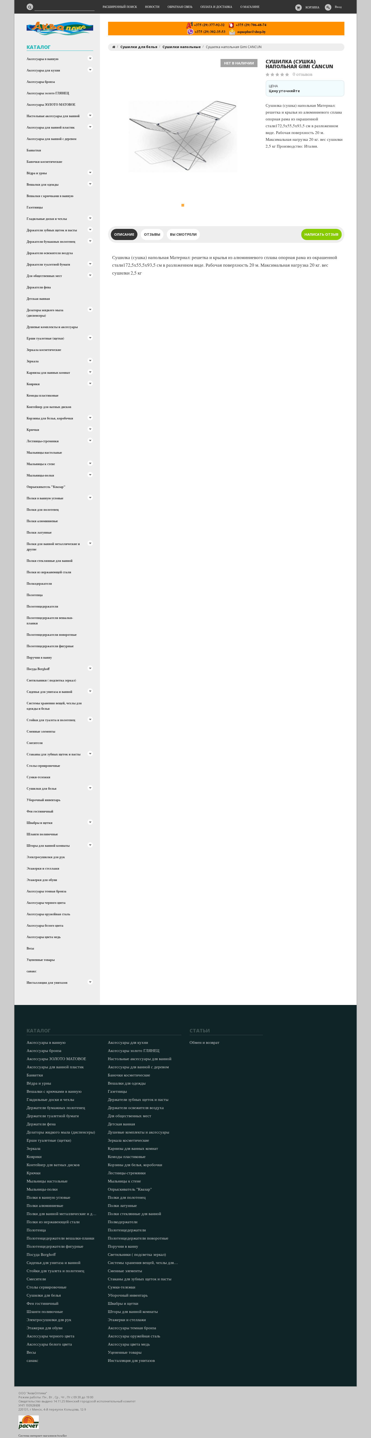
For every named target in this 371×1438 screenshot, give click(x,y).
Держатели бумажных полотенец (51, 241)
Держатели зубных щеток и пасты (52, 230)
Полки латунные (39, 532)
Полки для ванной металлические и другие (53, 546)
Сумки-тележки (38, 777)
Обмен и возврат (204, 1042)
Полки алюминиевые (42, 521)
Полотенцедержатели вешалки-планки (50, 620)
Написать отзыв (321, 234)
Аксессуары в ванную (42, 59)
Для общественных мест (44, 275)
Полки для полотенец (43, 509)
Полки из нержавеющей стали (49, 572)
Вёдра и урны (37, 173)
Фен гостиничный (40, 811)
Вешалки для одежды (42, 184)
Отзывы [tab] (152, 234)
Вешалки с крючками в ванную (50, 196)
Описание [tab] (124, 234)
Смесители (35, 742)
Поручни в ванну (39, 657)
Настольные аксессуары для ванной (53, 116)
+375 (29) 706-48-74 (250, 24)
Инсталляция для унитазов (47, 982)
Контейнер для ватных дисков (49, 406)
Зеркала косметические (44, 349)
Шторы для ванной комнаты (48, 845)
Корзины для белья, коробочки (50, 418)
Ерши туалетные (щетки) (45, 338)
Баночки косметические (44, 161)
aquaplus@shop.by (250, 31)
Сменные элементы (41, 731)
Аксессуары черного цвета (46, 902)
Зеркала (33, 361)
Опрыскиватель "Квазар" (46, 486)
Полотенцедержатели (42, 606)
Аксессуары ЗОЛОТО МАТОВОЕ (51, 104)
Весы (30, 948)
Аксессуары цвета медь (44, 937)
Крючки (33, 429)
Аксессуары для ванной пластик (51, 127)
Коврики (33, 384)
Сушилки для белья (41, 788)
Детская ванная (38, 298)
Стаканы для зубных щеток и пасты (53, 754)
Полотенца (35, 595)
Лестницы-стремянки (43, 441)
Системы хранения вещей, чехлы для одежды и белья (54, 706)
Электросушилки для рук (46, 857)
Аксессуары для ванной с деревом (51, 138)
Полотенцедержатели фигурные (50, 646)
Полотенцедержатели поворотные (52, 634)
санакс (31, 971)
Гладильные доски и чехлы (47, 218)
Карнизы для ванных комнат (48, 372)
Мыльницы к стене (41, 464)
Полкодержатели (39, 583)
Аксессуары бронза (41, 81)
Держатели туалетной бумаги (48, 264)
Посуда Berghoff (38, 669)
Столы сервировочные (43, 765)
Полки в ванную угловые (45, 498)
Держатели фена (39, 287)
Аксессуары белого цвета (45, 925)
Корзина (312, 7)
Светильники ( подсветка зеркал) (51, 680)
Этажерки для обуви (42, 879)
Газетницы (35, 207)
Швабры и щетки (39, 822)
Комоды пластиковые (42, 395)
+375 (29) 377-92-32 (209, 24)
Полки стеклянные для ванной (50, 560)
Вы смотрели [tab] (183, 234)
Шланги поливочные (42, 834)
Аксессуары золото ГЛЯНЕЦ (48, 93)
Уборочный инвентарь (43, 800)
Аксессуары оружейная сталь (48, 914)
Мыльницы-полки (40, 475)
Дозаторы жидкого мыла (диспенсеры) (45, 313)
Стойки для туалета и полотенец (51, 720)
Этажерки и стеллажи (43, 868)
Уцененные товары (41, 959)
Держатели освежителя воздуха (50, 253)
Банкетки (34, 150)
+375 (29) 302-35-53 (209, 31)
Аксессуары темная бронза (46, 891)
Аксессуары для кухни (43, 70)
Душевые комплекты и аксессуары (52, 327)
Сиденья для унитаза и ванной (49, 691)
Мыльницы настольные (44, 452)
